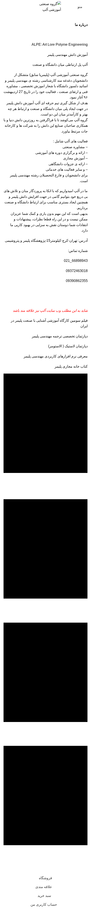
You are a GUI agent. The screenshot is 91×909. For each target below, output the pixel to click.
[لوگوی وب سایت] (45, 6)
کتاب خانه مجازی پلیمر (71, 366)
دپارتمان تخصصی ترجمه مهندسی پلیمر (59, 336)
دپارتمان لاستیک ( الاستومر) (68, 346)
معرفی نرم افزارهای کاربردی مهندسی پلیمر (55, 356)
